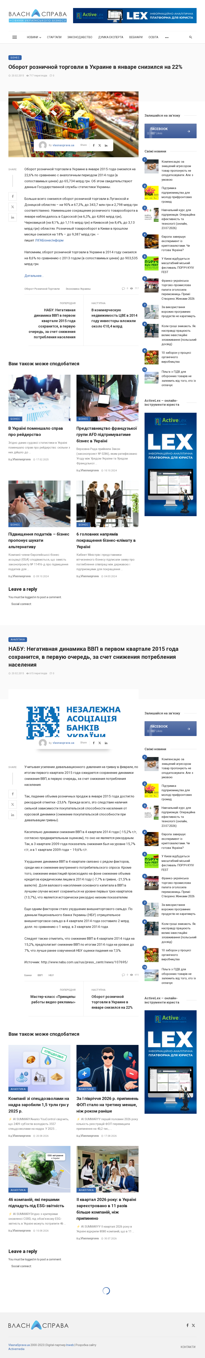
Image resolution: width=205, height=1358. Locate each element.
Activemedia (16, 1349)
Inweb (70, 1345)
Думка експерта (110, 37)
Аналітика (18, 639)
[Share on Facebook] (12, 196)
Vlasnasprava (22, 459)
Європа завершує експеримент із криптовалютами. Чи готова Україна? (176, 243)
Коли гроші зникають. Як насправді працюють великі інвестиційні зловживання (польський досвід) (179, 335)
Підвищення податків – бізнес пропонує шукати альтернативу (38, 540)
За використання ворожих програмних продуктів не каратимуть (179, 311)
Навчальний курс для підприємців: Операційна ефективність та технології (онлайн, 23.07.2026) (178, 219)
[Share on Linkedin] (12, 217)
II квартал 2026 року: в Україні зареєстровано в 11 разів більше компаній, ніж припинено (106, 1209)
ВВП (40, 975)
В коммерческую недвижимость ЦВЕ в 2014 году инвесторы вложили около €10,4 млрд (114, 318)
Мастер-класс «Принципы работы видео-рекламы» (52, 999)
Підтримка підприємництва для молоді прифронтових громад (177, 194)
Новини (32, 37)
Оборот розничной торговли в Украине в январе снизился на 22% (112, 1001)
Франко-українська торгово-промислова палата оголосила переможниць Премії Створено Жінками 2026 (178, 289)
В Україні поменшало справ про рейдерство (35, 431)
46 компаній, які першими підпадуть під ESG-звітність (36, 1202)
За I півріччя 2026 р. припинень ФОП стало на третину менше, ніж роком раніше (107, 1105)
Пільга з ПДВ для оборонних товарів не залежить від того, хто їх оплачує (179, 378)
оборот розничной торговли (42, 288)
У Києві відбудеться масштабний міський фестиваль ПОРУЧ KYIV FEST (178, 265)
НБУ (51, 975)
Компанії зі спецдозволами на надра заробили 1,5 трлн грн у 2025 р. (38, 1105)
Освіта (153, 37)
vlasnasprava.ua (63, 145)
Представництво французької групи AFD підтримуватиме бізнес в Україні (106, 434)
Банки (28, 975)
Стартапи (54, 37)
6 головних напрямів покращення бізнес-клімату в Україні (106, 540)
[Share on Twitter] (12, 207)
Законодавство (79, 37)
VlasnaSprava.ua (19, 1345)
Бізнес (15, 57)
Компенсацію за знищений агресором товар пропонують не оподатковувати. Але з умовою (177, 170)
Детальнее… (34, 276)
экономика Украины (78, 288)
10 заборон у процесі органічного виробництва (176, 357)
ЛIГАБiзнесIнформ (49, 240)
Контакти (188, 1347)
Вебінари (136, 37)
